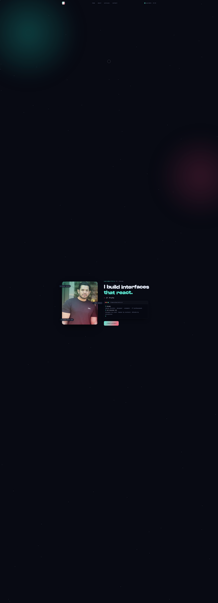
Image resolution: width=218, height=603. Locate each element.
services (107, 3)
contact (114, 3)
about (99, 3)
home (93, 3)
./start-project (111, 323)
